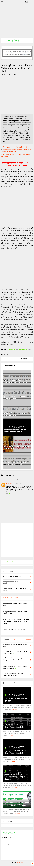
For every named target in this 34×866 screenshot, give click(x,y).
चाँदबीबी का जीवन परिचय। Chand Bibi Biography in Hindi (15, 414)
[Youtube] (2, 1)
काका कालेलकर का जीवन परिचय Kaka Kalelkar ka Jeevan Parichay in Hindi (16, 151)
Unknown (9, 483)
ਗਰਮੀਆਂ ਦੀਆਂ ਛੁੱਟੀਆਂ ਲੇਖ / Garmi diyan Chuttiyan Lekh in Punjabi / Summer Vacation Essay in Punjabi (16, 621)
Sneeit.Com (20, 862)
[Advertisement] (16, 20)
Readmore (14, 709)
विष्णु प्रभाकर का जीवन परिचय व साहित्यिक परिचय (16, 147)
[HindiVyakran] (13, 40)
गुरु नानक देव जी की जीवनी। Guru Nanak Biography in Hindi (15, 398)
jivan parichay (8, 62)
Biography (16, 62)
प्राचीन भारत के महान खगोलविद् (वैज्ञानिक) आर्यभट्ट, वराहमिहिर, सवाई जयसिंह (15, 464)
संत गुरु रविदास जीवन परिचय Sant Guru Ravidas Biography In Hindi (15, 431)
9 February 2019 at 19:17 (17, 483)
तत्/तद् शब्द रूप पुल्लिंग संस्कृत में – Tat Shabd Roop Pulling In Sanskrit (16, 776)
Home (2, 62)
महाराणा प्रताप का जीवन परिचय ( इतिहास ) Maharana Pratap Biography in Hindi (16, 381)
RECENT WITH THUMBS (11, 598)
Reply (7, 493)
